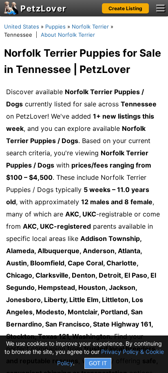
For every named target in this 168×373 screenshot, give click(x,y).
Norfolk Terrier (90, 26)
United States (21, 26)
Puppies (55, 26)
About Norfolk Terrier (68, 34)
